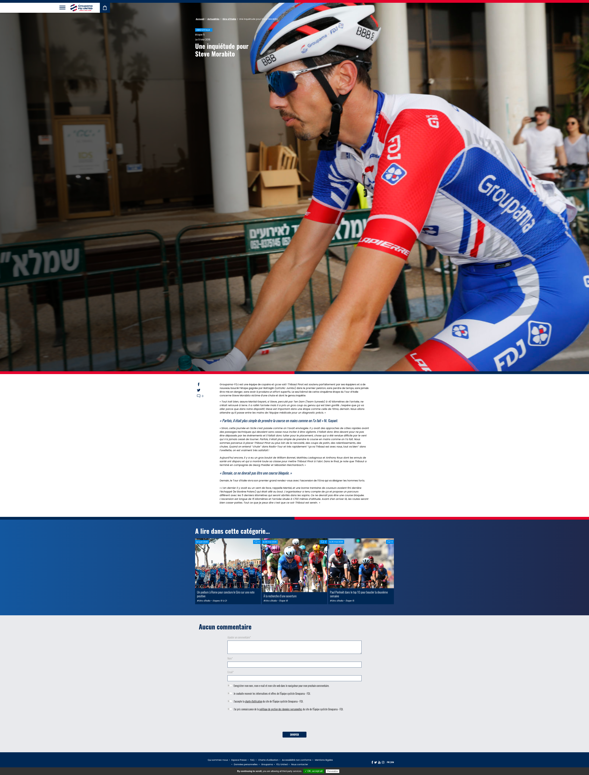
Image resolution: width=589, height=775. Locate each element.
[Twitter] (375, 762)
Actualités (213, 19)
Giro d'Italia (229, 19)
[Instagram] (383, 762)
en (392, 762)
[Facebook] (372, 762)
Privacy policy (347, 771)
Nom (230, 658)
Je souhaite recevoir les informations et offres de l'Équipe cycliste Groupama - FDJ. (272, 693)
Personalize (332, 771)
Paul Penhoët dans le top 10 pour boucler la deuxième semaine (359, 594)
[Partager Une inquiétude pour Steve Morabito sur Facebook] (201, 384)
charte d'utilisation (253, 701)
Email (230, 672)
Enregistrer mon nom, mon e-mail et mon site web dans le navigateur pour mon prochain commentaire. (281, 686)
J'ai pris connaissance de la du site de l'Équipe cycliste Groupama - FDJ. (288, 709)
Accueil (200, 19)
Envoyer (294, 734)
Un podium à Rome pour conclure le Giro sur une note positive (225, 594)
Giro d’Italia (203, 30)
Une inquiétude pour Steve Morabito (221, 49)
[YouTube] (379, 762)
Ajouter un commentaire (239, 637)
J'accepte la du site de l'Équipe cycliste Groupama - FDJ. (268, 701)
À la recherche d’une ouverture (280, 595)
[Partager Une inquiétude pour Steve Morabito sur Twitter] (201, 390)
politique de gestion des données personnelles (280, 709)
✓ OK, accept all (314, 771)
